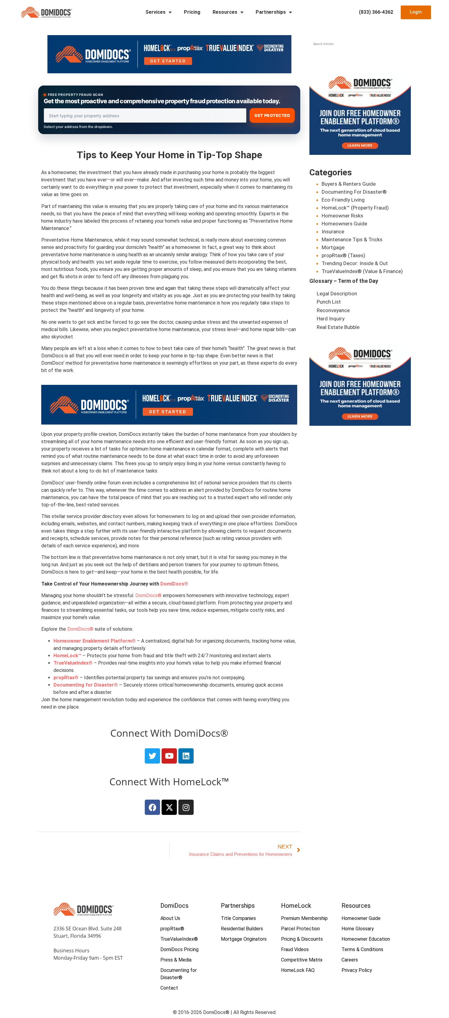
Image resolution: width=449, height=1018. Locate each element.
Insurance (333, 231)
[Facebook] (152, 807)
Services (155, 12)
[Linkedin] (186, 756)
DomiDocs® (148, 595)
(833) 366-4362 (376, 12)
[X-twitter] (169, 807)
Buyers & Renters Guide (349, 184)
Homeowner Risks (342, 216)
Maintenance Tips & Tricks (352, 239)
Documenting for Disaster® (85, 685)
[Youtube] (169, 756)
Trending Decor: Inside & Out (355, 263)
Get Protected (272, 115)
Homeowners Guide (344, 224)
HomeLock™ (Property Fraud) (355, 208)
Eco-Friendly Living (343, 200)
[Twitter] (152, 756)
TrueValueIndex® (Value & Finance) (362, 271)
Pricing (192, 12)
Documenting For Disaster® (354, 192)
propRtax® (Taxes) (343, 255)
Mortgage (333, 247)
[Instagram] (186, 807)
